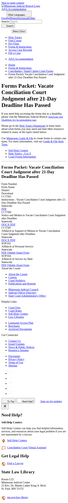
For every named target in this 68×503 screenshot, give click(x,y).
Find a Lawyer (15, 463)
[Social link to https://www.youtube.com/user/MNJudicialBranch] (10, 383)
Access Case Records (20, 49)
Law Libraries (16, 316)
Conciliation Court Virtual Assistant (26, 447)
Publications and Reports (22, 283)
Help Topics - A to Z (19, 153)
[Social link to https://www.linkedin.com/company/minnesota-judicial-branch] (10, 393)
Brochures (14, 326)
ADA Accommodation (13, 9)
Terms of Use (15, 362)
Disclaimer (14, 356)
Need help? (27, 401)
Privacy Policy (16, 359)
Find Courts (14, 40)
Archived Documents (20, 329)
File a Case (14, 53)
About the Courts (17, 274)
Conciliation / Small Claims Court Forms (30, 71)
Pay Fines (13, 43)
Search (5, 21)
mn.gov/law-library (17, 497)
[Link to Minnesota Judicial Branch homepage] (20, 6)
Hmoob (14, 18)
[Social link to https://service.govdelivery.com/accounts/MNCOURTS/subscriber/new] (10, 388)
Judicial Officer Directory (22, 292)
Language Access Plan (20, 322)
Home (11, 64)
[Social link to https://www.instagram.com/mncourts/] (10, 373)
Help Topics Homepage (32, 125)
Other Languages (17, 15)
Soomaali (24, 18)
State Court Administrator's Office (27, 295)
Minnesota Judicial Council (23, 289)
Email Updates (16, 344)
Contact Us (14, 340)
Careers (12, 277)
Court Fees (14, 307)
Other (32, 18)
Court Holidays (16, 280)
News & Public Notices (21, 347)
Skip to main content (12, 2)
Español (5, 18)
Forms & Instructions (20, 46)
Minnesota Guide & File (19, 138)
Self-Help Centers (18, 150)
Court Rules (15, 310)
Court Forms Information (22, 156)
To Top (10, 401)
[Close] (5, 406)
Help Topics (15, 37)
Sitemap (12, 365)
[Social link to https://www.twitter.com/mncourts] (10, 378)
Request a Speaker (18, 350)
